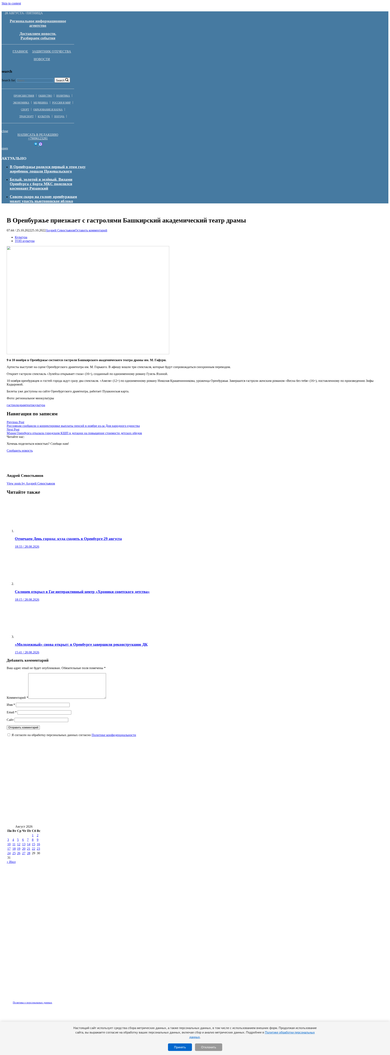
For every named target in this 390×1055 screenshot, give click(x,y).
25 (14, 853)
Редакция (29, 1000)
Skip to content (11, 3)
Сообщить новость (20, 450)
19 (18, 848)
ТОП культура (25, 241)
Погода (59, 116)
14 (28, 844)
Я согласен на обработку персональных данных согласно (74, 735)
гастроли (13, 405)
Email (12, 712)
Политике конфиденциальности (114, 735)
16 (38, 844)
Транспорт (26, 116)
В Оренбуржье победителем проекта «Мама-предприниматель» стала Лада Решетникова (85, 782)
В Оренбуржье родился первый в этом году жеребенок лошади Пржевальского (48, 169)
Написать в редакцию (37, 134)
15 (33, 844)
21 (28, 848)
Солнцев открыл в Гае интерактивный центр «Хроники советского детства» (74, 806)
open (5, 148)
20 (23, 848)
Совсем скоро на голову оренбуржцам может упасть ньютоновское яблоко (43, 198)
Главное (20, 51)
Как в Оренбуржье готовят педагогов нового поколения (56, 794)
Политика (63, 95)
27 (23, 853)
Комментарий (17, 697)
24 (9, 853)
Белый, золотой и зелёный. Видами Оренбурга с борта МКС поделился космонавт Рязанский (41, 183)
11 (13, 844)
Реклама (48, 1000)
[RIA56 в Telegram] (36, 144)
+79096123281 (38, 138)
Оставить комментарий (91, 230)
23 (38, 848)
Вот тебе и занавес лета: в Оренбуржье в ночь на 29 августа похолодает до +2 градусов (240, 782)
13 (23, 844)
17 (9, 848)
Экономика (21, 102)
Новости (42, 59)
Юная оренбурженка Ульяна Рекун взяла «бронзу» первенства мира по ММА (221, 770)
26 (18, 853)
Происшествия (24, 95)
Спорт (25, 109)
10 (9, 844)
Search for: (9, 80)
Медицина (41, 102)
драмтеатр (26, 405)
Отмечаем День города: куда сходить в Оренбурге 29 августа (302, 794)
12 (18, 844)
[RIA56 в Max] (40, 144)
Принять (180, 1047)
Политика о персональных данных (32, 1002)
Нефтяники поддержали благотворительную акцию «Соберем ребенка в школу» (177, 794)
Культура (44, 116)
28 (28, 853)
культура (39, 405)
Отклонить (208, 1047)
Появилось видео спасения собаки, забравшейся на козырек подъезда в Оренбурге (79, 770)
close (5, 131)
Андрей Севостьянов (60, 230)
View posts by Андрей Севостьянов (31, 483)
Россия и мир (61, 102)
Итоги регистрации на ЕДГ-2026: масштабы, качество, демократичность (206, 806)
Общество (45, 95)
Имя (11, 704)
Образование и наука (48, 109)
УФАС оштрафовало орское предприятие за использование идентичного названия (80, 818)
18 (14, 848)
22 (33, 848)
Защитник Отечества (51, 51)
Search (60, 80)
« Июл (11, 862)
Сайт (10, 719)
